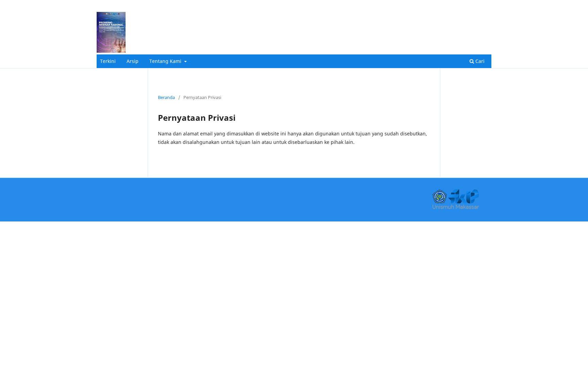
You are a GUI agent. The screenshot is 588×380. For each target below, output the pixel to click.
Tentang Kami (166, 61)
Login (483, 8)
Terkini (108, 61)
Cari (479, 61)
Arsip (132, 61)
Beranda (166, 97)
